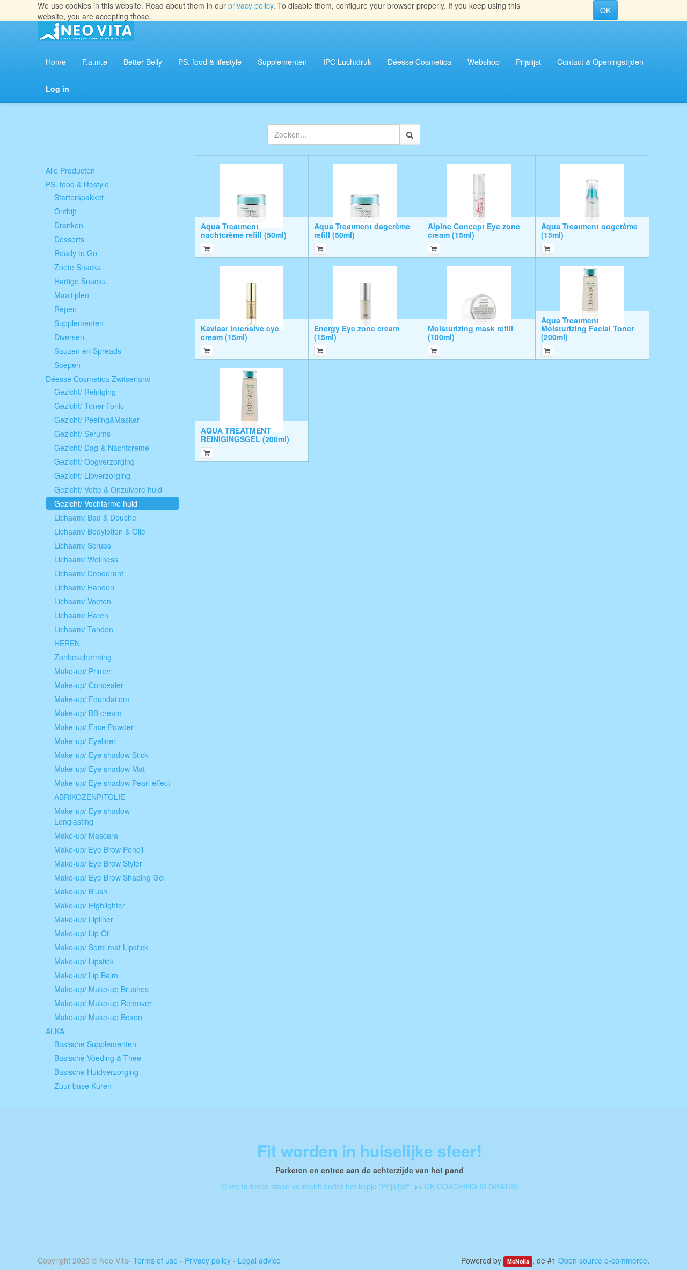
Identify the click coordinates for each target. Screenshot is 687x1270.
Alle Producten (70, 170)
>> (417, 1186)
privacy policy (250, 5)
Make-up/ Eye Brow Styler (98, 863)
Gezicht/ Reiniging (85, 391)
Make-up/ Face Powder (94, 726)
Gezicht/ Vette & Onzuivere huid (108, 489)
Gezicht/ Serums (82, 433)
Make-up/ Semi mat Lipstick (101, 947)
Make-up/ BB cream (88, 713)
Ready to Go (75, 253)
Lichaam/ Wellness (86, 559)
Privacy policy (208, 1260)
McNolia (518, 1261)
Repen (65, 309)
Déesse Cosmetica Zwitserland (98, 378)
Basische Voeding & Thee (97, 1057)
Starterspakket (79, 197)
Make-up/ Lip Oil (82, 933)
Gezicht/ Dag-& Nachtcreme (101, 447)
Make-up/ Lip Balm (86, 975)
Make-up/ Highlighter (89, 905)
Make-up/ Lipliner (83, 919)
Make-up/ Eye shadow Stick (101, 754)
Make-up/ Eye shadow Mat (99, 768)
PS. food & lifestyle (77, 184)
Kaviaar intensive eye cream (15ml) (240, 332)
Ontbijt (65, 211)
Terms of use (155, 1260)
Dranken (68, 225)
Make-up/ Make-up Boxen (98, 1017)
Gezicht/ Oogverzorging (94, 461)
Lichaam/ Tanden (83, 629)
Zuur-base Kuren (83, 1085)
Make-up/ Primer (82, 671)
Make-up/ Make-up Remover (103, 1003)
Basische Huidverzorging (96, 1071)
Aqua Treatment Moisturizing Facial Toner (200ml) (587, 328)
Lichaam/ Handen (84, 587)
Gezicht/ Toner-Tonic (89, 405)
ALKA (55, 1031)
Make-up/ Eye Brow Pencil (98, 849)
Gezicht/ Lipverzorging (92, 475)
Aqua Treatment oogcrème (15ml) (589, 230)
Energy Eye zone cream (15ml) (356, 332)
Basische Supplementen (95, 1043)
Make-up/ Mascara (86, 835)
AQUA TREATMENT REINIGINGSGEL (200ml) (245, 434)
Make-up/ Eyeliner (85, 740)
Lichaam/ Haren (81, 615)
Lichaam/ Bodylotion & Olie (99, 531)
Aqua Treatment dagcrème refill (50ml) (362, 230)
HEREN (67, 643)
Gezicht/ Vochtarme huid (95, 503)
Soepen (67, 364)
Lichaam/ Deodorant (88, 573)
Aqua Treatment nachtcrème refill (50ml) (244, 230)
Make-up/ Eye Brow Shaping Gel (109, 877)
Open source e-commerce (602, 1260)
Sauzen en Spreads (87, 350)
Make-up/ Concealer (88, 685)
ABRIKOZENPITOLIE (89, 796)
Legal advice (259, 1260)
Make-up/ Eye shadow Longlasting (92, 816)
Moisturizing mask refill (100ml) (470, 332)
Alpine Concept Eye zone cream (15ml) (474, 230)
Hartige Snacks (80, 281)
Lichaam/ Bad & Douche (95, 517)
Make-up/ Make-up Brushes (101, 989)
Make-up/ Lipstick (84, 961)
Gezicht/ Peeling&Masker (97, 419)
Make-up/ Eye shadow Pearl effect (112, 782)
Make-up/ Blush (80, 891)
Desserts (69, 239)
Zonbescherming (83, 657)
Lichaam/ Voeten (82, 601)
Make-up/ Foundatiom (91, 699)
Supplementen (79, 323)
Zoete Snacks (77, 267)
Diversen (69, 336)
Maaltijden (71, 295)
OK (605, 10)
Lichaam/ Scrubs (82, 545)
